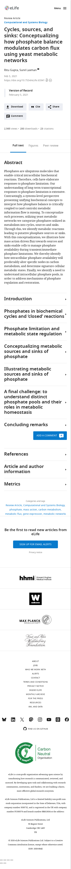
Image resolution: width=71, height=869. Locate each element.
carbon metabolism (49, 509)
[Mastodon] (31, 721)
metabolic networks (54, 514)
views (10, 129)
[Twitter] (22, 721)
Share (56, 107)
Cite (38, 107)
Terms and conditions (35, 682)
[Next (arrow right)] (4, 863)
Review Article (12, 18)
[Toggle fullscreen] (8, 860)
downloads (29, 129)
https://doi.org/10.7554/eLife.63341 (24, 80)
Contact (35, 677)
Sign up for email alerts (35, 544)
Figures (33, 146)
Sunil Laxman (28, 70)
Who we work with (35, 669)
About (35, 661)
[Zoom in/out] (11, 860)
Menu (57, 8)
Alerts (35, 673)
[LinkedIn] (13, 721)
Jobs (35, 665)
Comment (18, 117)
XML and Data (35, 706)
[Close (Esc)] (1, 860)
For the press (35, 698)
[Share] (4, 860)
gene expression (32, 514)
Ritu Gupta (11, 70)
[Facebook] (66, 721)
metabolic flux (13, 514)
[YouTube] (49, 721)
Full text (18, 145)
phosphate (15, 509)
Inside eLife (35, 690)
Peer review (50, 146)
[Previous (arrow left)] (1, 863)
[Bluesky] (4, 721)
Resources (35, 702)
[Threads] (57, 721)
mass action (30, 509)
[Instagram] (40, 721)
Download (17, 107)
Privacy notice (35, 552)
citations (47, 129)
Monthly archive (35, 694)
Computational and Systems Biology (26, 23)
